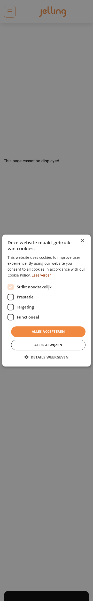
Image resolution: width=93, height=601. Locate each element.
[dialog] (46, 300)
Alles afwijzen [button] (48, 345)
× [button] (82, 241)
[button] (46, 357)
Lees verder (41, 275)
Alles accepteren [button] (48, 331)
